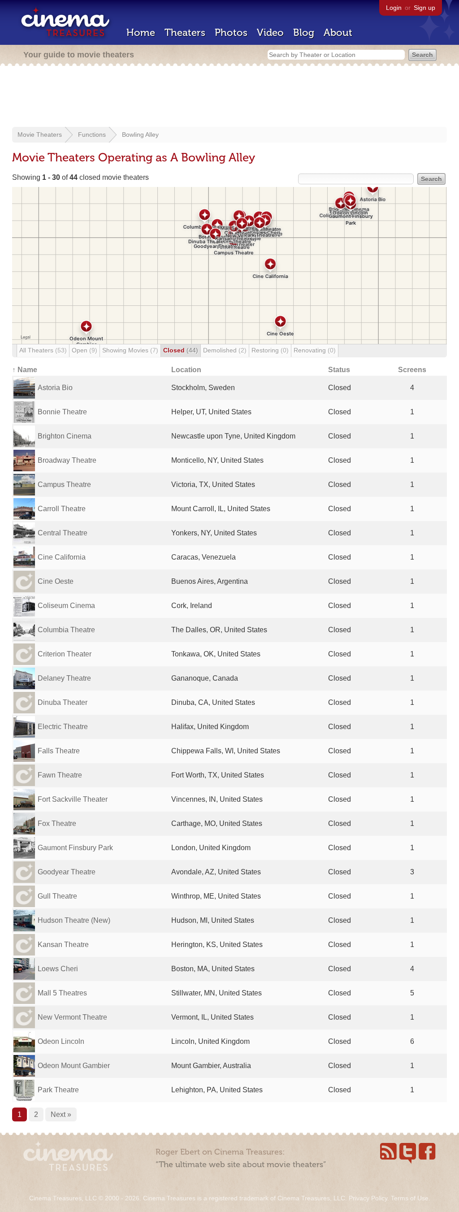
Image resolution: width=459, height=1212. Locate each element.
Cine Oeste (56, 581)
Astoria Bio (55, 387)
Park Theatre (58, 1090)
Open (84, 350)
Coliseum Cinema (66, 605)
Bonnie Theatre (62, 412)
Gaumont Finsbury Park (75, 847)
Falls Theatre (59, 751)
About (338, 32)
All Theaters (43, 350)
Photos (231, 32)
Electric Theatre (63, 726)
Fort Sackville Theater (73, 799)
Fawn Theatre (60, 775)
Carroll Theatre (62, 509)
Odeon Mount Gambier (74, 1065)
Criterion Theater (64, 654)
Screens (412, 370)
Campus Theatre (64, 484)
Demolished (225, 350)
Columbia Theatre (66, 630)
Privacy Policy (368, 1198)
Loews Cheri (58, 969)
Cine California (62, 557)
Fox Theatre (57, 823)
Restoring (270, 350)
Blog (303, 32)
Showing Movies (130, 350)
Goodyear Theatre (66, 872)
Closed (180, 350)
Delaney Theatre (64, 678)
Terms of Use (410, 1198)
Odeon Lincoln (61, 1041)
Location (186, 370)
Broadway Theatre (67, 460)
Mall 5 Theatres (62, 993)
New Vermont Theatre (72, 1017)
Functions (92, 134)
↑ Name (24, 370)
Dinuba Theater (62, 702)
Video (270, 32)
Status (339, 370)
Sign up (424, 7)
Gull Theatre (57, 896)
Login (394, 7)
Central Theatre (62, 533)
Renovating (315, 350)
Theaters (185, 32)
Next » (61, 1114)
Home (140, 32)
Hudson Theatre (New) (74, 920)
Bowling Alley (140, 134)
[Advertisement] (229, 97)
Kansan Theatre (63, 944)
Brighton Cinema (64, 436)
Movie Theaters (39, 134)
